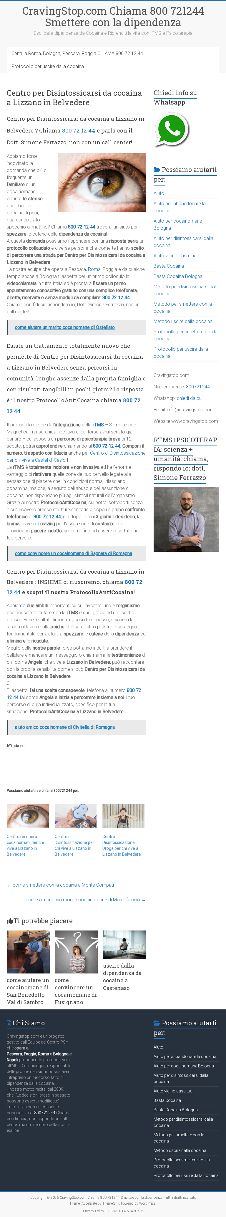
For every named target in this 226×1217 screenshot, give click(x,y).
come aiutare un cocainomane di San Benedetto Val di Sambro (28, 991)
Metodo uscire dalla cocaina (183, 321)
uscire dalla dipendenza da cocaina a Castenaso (122, 976)
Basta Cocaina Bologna (178, 276)
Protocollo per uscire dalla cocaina (47, 66)
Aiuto (159, 193)
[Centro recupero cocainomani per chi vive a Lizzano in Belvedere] (28, 816)
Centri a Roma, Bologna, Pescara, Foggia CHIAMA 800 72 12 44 (77, 53)
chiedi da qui (189, 398)
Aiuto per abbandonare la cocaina (185, 1056)
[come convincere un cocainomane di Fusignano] (76, 933)
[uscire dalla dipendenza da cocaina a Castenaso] (124, 933)
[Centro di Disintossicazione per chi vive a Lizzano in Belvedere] (76, 816)
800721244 (198, 387)
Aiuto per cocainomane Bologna (184, 1066)
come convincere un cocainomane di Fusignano (76, 991)
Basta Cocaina (169, 266)
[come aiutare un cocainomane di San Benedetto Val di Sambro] (28, 933)
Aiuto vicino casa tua (175, 256)
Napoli (12, 1059)
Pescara (14, 1054)
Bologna (61, 1054)
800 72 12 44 (78, 130)
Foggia (30, 1054)
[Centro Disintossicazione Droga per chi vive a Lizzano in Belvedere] (123, 816)
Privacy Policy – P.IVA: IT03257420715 (113, 1211)
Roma (94, 269)
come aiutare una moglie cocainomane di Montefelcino (86, 900)
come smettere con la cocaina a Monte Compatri (61, 885)
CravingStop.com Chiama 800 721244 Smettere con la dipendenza (113, 16)
